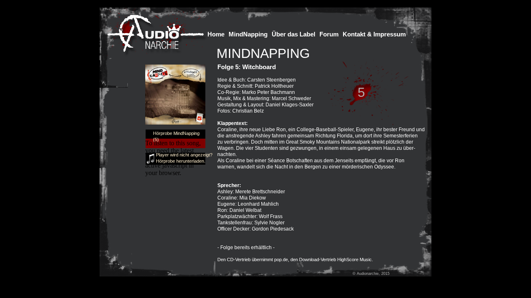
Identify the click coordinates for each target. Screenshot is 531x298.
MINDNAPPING (263, 53)
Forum (329, 34)
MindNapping (248, 34)
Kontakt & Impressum (374, 34)
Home (215, 34)
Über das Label (293, 34)
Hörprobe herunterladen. (180, 161)
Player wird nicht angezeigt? (184, 154)
